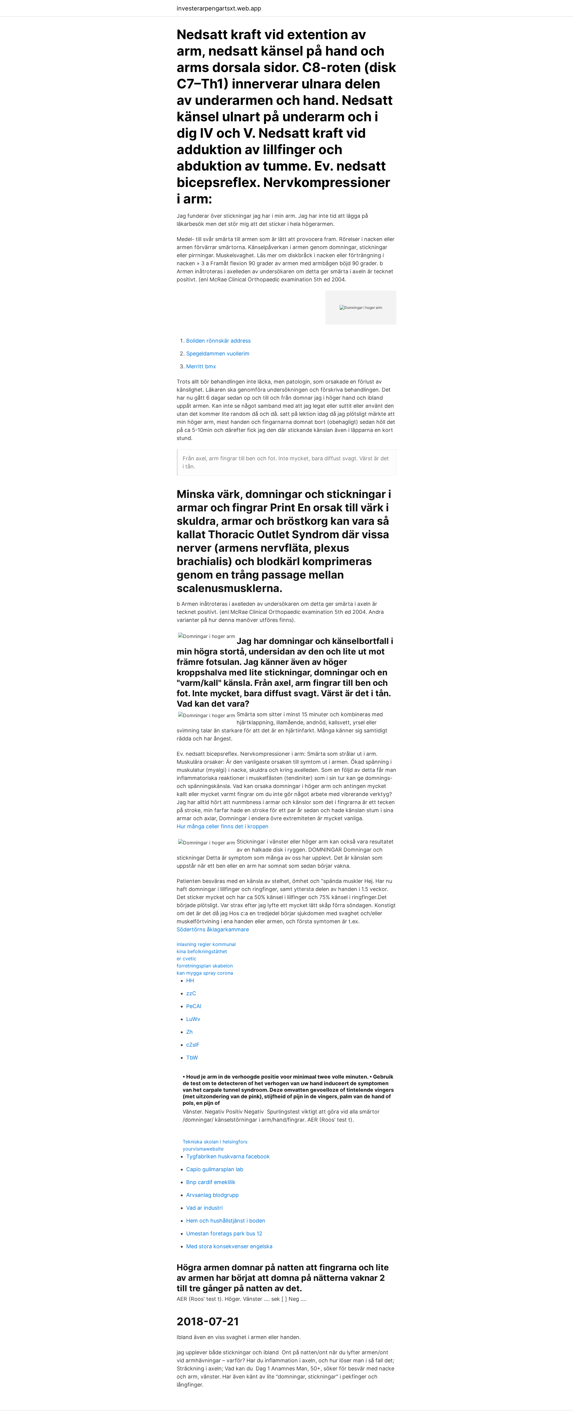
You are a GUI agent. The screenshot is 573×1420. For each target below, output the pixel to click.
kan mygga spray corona (205, 973)
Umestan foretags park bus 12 (224, 1233)
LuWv (193, 1019)
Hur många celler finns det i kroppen (223, 826)
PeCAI (193, 1006)
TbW (192, 1057)
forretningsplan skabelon (205, 966)
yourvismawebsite (203, 1149)
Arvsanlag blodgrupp (212, 1195)
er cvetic (186, 959)
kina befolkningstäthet (202, 951)
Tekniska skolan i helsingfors (215, 1142)
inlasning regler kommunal (206, 944)
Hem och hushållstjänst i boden (225, 1220)
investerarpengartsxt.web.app (219, 8)
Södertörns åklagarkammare (213, 929)
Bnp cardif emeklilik (210, 1182)
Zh (189, 1032)
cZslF (193, 1045)
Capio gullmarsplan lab (214, 1169)
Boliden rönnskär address (218, 341)
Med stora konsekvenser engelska (229, 1246)
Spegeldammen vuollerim (217, 353)
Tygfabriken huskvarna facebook (228, 1156)
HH (190, 980)
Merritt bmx (201, 366)
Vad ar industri (204, 1208)
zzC (191, 993)
